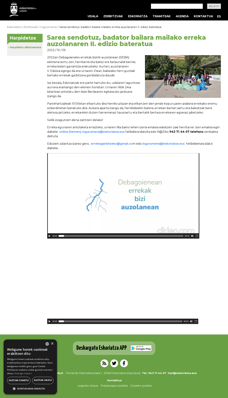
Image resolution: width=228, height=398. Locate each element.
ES (219, 16)
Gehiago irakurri (23, 373)
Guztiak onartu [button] (19, 380)
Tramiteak (162, 16)
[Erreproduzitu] (49, 235)
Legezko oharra (87, 385)
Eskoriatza (137, 16)
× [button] (52, 343)
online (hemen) (70, 131)
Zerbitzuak (113, 16)
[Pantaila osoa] (197, 235)
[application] (123, 196)
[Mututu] (192, 235)
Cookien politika (141, 385)
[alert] (30, 366)
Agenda (182, 16)
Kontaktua (203, 16)
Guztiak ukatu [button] (43, 380)
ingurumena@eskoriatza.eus (103, 131)
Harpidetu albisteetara (25, 47)
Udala (93, 16)
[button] (30, 388)
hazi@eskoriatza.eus (182, 373)
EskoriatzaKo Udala (23, 9)
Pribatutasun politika (114, 385)
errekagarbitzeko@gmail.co (112, 143)
